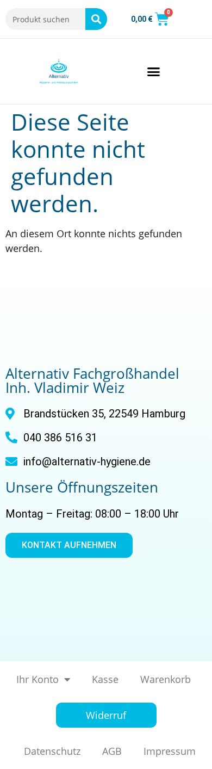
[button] (154, 71)
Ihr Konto (37, 679)
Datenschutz (52, 751)
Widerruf (106, 715)
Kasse (105, 679)
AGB (112, 751)
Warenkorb (165, 679)
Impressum (170, 751)
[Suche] (96, 19)
